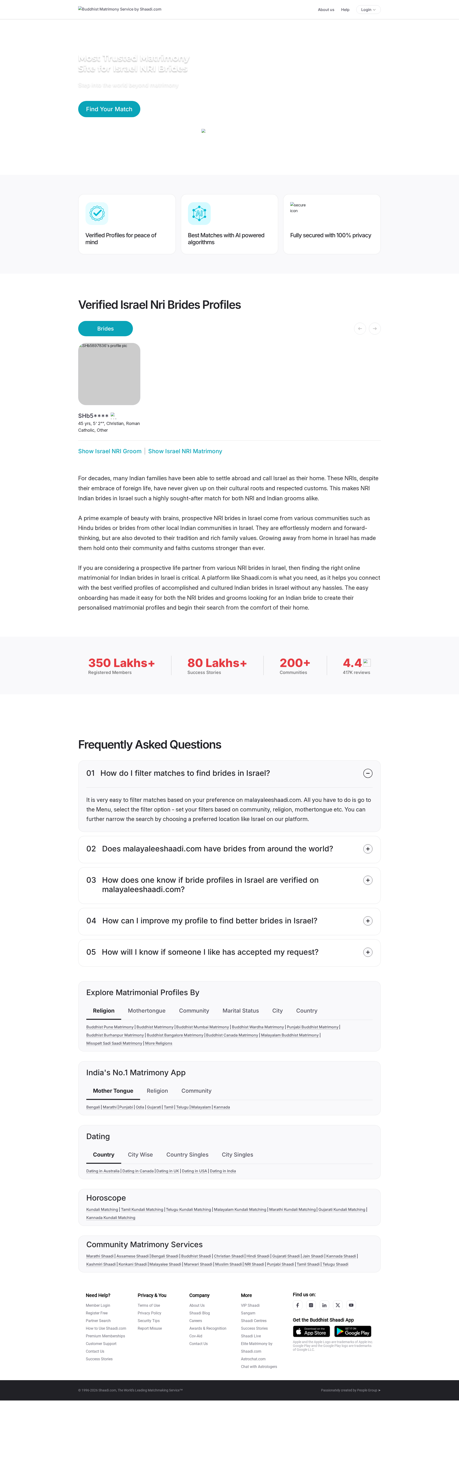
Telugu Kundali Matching (188, 1209)
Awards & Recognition (207, 1328)
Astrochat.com (253, 1359)
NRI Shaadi (254, 1264)
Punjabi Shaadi (280, 1264)
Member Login (98, 1305)
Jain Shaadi (312, 1256)
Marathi (110, 1107)
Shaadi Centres (254, 1320)
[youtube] (351, 1305)
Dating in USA (194, 1171)
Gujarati (154, 1107)
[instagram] (311, 1305)
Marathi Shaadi (100, 1256)
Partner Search (98, 1320)
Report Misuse (150, 1328)
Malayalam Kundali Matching (240, 1209)
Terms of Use (149, 1305)
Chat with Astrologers (259, 1366)
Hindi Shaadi (257, 1256)
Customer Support (101, 1343)
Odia (140, 1107)
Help (345, 9)
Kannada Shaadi (341, 1256)
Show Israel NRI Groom (110, 451)
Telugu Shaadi (335, 1264)
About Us (197, 1305)
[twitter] (338, 1305)
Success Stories (99, 1359)
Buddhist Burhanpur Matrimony (115, 1035)
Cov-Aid (195, 1336)
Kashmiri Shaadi (101, 1264)
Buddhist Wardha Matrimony (258, 1027)
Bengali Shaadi (164, 1256)
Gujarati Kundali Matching (341, 1209)
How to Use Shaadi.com (106, 1328)
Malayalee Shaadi (165, 1264)
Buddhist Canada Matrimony (232, 1035)
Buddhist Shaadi (196, 1256)
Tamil (168, 1107)
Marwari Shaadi (198, 1264)
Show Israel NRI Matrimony (185, 451)
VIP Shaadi (250, 1305)
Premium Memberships (105, 1336)
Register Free (97, 1313)
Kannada (222, 1107)
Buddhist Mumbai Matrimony (202, 1027)
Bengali (93, 1107)
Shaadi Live (251, 1336)
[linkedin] (324, 1305)
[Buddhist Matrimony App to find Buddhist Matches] (311, 1331)
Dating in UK (167, 1171)
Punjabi (126, 1107)
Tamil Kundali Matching (142, 1209)
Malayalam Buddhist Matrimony (290, 1035)
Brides (105, 328)
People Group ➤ (369, 1390)
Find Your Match (109, 109)
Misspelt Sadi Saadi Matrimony (114, 1043)
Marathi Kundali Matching (292, 1209)
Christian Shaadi (229, 1256)
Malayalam (201, 1107)
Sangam (248, 1313)
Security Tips (149, 1320)
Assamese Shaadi (132, 1256)
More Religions (158, 1043)
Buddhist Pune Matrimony (110, 1027)
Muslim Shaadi (228, 1264)
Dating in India (223, 1171)
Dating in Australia (103, 1171)
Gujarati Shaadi (286, 1256)
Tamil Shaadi (308, 1264)
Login (366, 9)
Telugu (182, 1107)
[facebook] (297, 1305)
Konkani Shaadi (133, 1264)
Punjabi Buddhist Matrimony (313, 1027)
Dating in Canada (138, 1171)
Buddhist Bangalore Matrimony (175, 1035)
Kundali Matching (102, 1209)
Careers (195, 1320)
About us (326, 9)
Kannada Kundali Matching (110, 1217)
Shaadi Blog (199, 1313)
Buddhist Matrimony (155, 1027)
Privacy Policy (149, 1313)
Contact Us (95, 1351)
